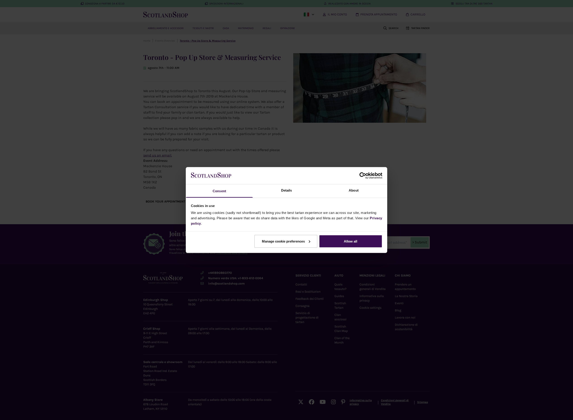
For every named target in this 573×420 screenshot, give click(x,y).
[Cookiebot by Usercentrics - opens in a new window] (362, 175)
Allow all (350, 241)
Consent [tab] (219, 191)
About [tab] (354, 190)
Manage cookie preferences (283, 241)
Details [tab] (286, 190)
